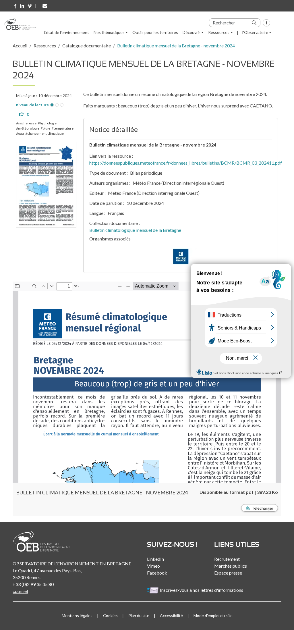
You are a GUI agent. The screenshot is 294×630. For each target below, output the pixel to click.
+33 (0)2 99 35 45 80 (33, 584)
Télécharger (262, 508)
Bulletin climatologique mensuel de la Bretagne (135, 230)
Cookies (110, 615)
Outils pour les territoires (155, 32)
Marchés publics (230, 566)
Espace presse (228, 572)
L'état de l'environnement (66, 32)
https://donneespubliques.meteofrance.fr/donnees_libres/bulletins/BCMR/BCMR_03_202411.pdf (185, 162)
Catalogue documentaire (86, 45)
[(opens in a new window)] (15, 6)
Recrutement (227, 559)
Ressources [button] (218, 32)
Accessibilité (171, 615)
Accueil (20, 45)
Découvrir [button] (191, 32)
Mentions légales (77, 615)
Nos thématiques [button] (109, 32)
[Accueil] (22, 24)
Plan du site (138, 615)
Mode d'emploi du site (213, 615)
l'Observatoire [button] (255, 32)
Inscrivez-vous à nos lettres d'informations (202, 590)
